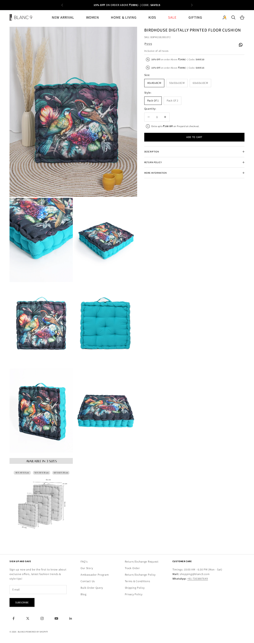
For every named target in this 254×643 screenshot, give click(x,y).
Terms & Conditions (137, 581)
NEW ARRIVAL (63, 17)
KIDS (152, 17)
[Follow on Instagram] (42, 618)
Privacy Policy (133, 594)
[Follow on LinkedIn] (71, 618)
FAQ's (84, 561)
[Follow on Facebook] (13, 618)
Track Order (132, 568)
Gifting (195, 17)
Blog (84, 594)
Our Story (87, 568)
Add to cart (194, 137)
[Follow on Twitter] (28, 618)
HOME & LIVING (124, 17)
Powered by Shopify (37, 631)
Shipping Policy (135, 587)
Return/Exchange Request (142, 561)
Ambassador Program (95, 574)
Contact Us (88, 581)
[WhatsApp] (240, 45)
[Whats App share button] (240, 44)
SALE (172, 17)
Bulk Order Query (92, 587)
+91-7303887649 (197, 578)
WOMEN (92, 17)
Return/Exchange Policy (140, 574)
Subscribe (22, 602)
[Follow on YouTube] (56, 618)
